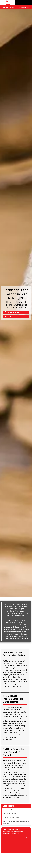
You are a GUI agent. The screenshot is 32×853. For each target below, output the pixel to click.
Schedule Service (8, 7)
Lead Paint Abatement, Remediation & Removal (16, 822)
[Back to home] (7, 2)
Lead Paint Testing (9, 813)
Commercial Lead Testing (11, 817)
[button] (31, 2)
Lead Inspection (8, 810)
